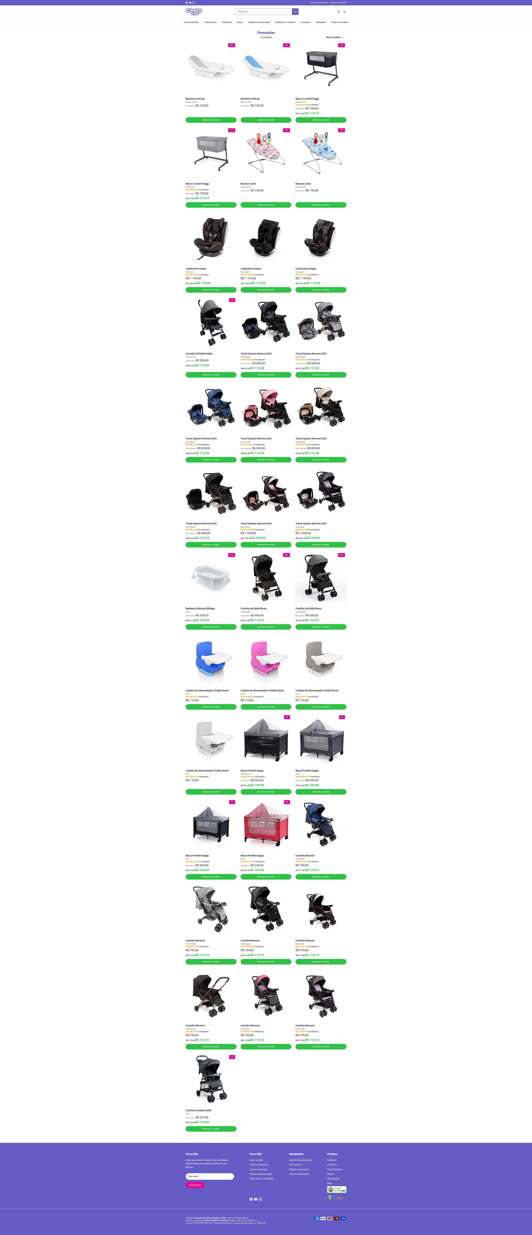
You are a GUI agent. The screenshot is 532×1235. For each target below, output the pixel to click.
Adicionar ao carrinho (211, 120)
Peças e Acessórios (339, 22)
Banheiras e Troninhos (285, 22)
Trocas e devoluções (299, 1174)
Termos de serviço (258, 1169)
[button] (302, 105)
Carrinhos (332, 1164)
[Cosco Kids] (194, 11)
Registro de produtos (338, 3)
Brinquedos (321, 22)
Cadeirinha (227, 22)
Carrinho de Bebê (191, 22)
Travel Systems (334, 1169)
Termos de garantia (259, 1164)
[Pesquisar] (295, 11)
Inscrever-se (195, 1185)
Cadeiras (331, 1160)
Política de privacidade (261, 1174)
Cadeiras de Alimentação (259, 22)
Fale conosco (295, 1164)
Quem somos (256, 1160)
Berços (240, 22)
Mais (329, 1183)
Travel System (210, 22)
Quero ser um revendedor (262, 1178)
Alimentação (333, 1178)
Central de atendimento (319, 3)
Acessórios (305, 22)
